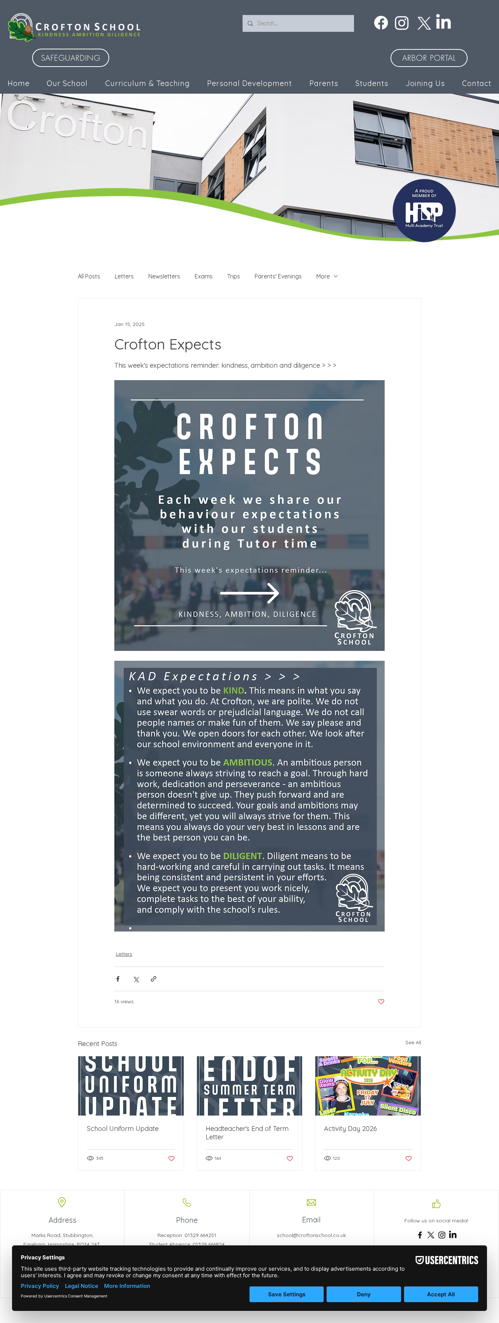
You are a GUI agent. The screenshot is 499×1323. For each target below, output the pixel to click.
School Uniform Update (123, 1128)
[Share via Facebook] (117, 978)
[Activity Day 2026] (368, 1086)
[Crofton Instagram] (402, 23)
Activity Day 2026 (350, 1128)
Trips (233, 276)
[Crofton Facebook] (381, 23)
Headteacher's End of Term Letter (247, 1132)
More (323, 276)
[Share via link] (153, 978)
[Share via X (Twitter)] (135, 978)
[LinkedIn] (443, 23)
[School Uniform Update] (131, 1086)
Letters (124, 276)
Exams (204, 276)
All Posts (89, 276)
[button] (250, 83)
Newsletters (164, 276)
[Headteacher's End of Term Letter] (249, 1086)
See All (413, 1042)
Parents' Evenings (278, 276)
